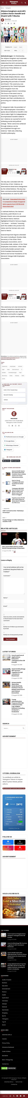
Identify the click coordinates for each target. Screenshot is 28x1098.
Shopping (4, 1013)
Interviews (5, 1001)
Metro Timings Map (7, 1060)
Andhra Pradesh (6, 980)
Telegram (9, 449)
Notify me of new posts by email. (13, 634)
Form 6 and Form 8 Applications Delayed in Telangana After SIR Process (18, 658)
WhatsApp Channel (12, 445)
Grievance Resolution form (8, 359)
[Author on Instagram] (15, 425)
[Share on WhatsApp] (11, 23)
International (15, 369)
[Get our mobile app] (6, 2)
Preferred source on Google (15, 437)
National (4, 1007)
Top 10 (4, 1022)
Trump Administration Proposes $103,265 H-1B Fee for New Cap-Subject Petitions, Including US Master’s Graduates (18, 706)
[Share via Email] (14, 23)
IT (21, 369)
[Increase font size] (19, 50)
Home (2, 8)
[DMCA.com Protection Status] (14, 1068)
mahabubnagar (12, 372)
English (15, 47)
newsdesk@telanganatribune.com (10, 358)
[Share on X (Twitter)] (5, 23)
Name (5, 598)
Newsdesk (8, 19)
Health (4, 995)
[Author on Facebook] (12, 425)
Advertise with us (7, 1034)
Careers (4, 1039)
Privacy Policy (6, 1043)
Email (5, 606)
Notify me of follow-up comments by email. (13, 627)
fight (3, 369)
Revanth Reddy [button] (8, 395)
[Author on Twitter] (9, 425)
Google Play (16, 461)
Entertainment (6, 989)
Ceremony (4, 366)
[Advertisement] (14, 151)
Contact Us (5, 1064)
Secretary (4, 375)
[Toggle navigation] (3, 3)
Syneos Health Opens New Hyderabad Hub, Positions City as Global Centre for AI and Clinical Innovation (18, 688)
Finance (4, 992)
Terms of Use (18, 1082)
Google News (10, 441)
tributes (17, 375)
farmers (20, 366)
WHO (23, 375)
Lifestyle (4, 1004)
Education (5, 986)
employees (12, 366)
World (4, 1025)
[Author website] (19, 425)
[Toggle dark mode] (25, 2)
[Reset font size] (22, 50)
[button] (25, 542)
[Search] (23, 728)
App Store (7, 461)
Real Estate (5, 1010)
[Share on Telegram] (8, 23)
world (3, 378)
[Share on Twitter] (13, 1096)
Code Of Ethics (6, 1051)
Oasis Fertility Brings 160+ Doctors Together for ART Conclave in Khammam (18, 672)
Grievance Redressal (8, 1047)
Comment (6, 576)
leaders (4, 372)
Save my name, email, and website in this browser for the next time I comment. (13, 618)
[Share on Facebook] (2, 23)
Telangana (8, 8)
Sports (4, 1016)
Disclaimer (5, 1055)
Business (4, 983)
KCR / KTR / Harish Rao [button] (10, 390)
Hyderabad (5, 998)
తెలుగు (20, 47)
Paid (20, 372)
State (11, 375)
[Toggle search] (22, 3)
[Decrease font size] (12, 50)
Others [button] (6, 400)
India (8, 369)
